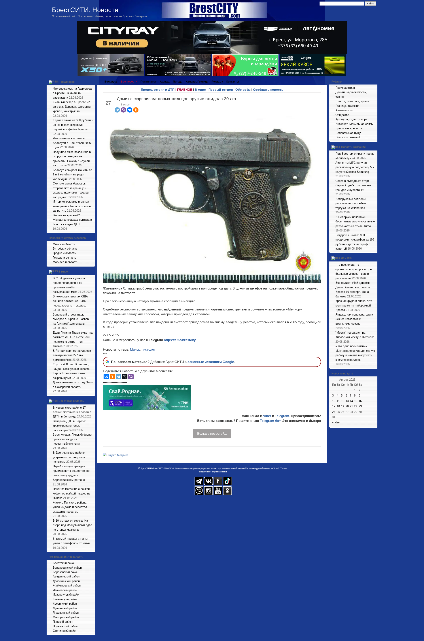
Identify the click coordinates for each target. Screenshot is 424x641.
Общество (342, 115)
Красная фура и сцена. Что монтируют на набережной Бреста (353, 305)
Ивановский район (65, 590)
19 (342, 406)
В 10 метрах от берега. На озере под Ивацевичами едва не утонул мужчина (72, 525)
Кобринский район (65, 603)
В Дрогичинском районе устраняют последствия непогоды (69, 457)
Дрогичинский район (66, 581)
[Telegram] (117, 110)
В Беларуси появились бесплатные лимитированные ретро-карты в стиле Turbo (355, 221)
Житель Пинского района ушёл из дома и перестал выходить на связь (70, 507)
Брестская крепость (348, 128)
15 (355, 401)
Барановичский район (67, 567)
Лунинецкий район (65, 608)
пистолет (148, 349)
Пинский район (62, 621)
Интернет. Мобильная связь (354, 124)
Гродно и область (64, 253)
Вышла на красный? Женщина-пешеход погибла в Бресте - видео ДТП (72, 220)
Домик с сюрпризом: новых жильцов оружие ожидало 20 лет (177, 98)
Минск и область (64, 244)
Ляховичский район (66, 612)
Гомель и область (64, 257)
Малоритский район (66, 617)
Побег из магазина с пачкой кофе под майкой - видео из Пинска (71, 493)
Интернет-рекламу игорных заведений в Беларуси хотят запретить (72, 206)
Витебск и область (65, 248)
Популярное (67, 81)
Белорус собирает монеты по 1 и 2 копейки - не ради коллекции (72, 174)
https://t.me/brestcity (180, 340)
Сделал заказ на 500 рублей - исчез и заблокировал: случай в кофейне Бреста (73, 124)
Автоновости (343, 110)
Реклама (217, 81)
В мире (63, 271)
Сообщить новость (268, 89)
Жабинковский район (67, 585)
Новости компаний (347, 137)
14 (351, 401)
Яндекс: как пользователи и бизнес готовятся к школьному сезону (354, 319)
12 (342, 401)
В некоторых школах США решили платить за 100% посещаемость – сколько (70, 301)
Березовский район (65, 572)
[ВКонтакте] (129, 110)
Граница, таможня (347, 105)
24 (333, 412)
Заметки (346, 258)
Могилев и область (65, 262)
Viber (267, 416)
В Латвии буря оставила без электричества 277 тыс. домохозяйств (72, 355)
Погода (177, 81)
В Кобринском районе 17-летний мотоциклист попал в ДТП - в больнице (72, 412)
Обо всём (242, 89)
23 (360, 406)
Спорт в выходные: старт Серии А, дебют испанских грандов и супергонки (353, 185)
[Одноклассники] (135, 110)
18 (338, 406)
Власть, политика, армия (352, 101)
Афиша (165, 81)
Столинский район (65, 630)
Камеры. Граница (197, 81)
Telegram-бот (270, 421)
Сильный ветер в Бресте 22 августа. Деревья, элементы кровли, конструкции (72, 106)
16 (360, 401)
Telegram (282, 416)
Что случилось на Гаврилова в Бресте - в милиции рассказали (72, 93)
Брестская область (71, 400)
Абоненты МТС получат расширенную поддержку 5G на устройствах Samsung (354, 167)
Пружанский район (65, 626)
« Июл (336, 422)
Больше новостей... (212, 433)
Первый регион (220, 89)
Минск (135, 349)
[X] (124, 376)
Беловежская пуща (348, 133)
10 (333, 401)
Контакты (232, 81)
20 (347, 406)
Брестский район (64, 563)
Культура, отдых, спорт (351, 119)
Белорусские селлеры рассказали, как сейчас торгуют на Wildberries (351, 203)
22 (355, 406)
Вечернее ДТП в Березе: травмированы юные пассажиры (69, 425)
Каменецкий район (65, 599)
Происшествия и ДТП (157, 89)
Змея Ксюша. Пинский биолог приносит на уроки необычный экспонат (73, 439)
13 (347, 401)
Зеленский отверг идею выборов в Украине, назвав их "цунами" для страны (71, 319)
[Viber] (123, 110)
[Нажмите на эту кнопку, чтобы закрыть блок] (92, 81)
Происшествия (345, 87)
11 (338, 401)
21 (351, 406)
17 (333, 406)
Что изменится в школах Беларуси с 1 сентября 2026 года (72, 143)
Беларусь (110, 81)
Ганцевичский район (66, 576)
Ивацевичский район (66, 594)
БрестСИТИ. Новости (85, 9)
